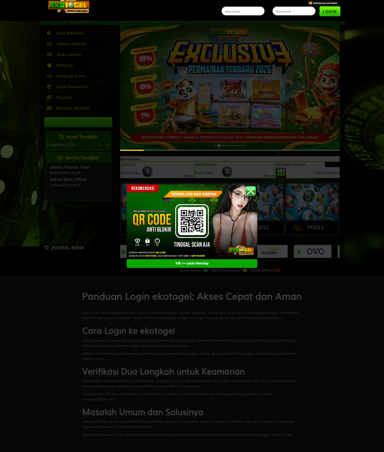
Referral (63, 65)
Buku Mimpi (67, 54)
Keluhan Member (72, 108)
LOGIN (330, 11)
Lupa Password (70, 86)
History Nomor (70, 43)
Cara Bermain (68, 33)
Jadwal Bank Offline (68, 179)
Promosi (63, 97)
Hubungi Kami (69, 75)
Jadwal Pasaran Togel (70, 167)
